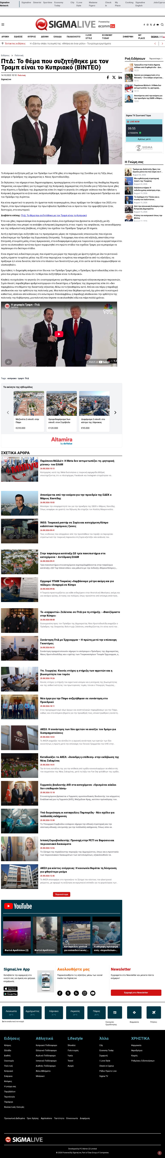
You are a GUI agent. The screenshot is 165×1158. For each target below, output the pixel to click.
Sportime (47, 2)
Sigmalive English (140, 4)
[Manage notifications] (160, 1153)
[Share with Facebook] (108, 77)
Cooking (129, 2)
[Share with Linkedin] (120, 77)
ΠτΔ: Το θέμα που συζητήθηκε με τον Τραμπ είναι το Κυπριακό (54, 215)
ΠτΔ (27, 378)
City (72, 2)
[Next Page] (115, 412)
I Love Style (79, 4)
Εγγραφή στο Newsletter (136, 992)
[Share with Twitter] (114, 77)
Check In (108, 4)
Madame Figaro (93, 4)
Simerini (37, 2)
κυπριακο (12, 378)
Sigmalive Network (5, 4)
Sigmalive (26, 2)
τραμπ (21, 378)
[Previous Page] (7, 412)
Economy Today (58, 4)
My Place (118, 4)
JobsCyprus (159, 2)
